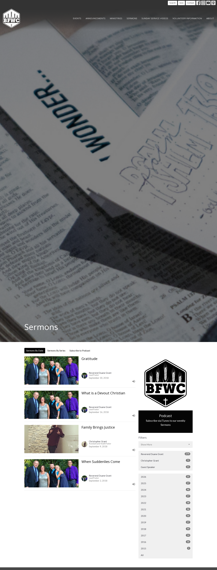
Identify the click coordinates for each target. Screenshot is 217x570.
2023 (165, 496)
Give (181, 2)
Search (172, 2)
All (142, 555)
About (210, 18)
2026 (165, 476)
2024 (165, 489)
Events (77, 18)
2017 (165, 535)
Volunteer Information (187, 18)
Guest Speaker (165, 467)
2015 (165, 548)
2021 (165, 509)
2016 (165, 542)
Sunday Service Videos (155, 18)
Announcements (95, 18)
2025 (165, 483)
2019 (165, 522)
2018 (165, 529)
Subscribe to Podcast (80, 350)
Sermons (132, 18)
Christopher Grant (165, 460)
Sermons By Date (34, 350)
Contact (190, 2)
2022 (165, 502)
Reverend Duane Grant (165, 454)
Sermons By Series (56, 350)
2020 (165, 515)
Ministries (116, 18)
